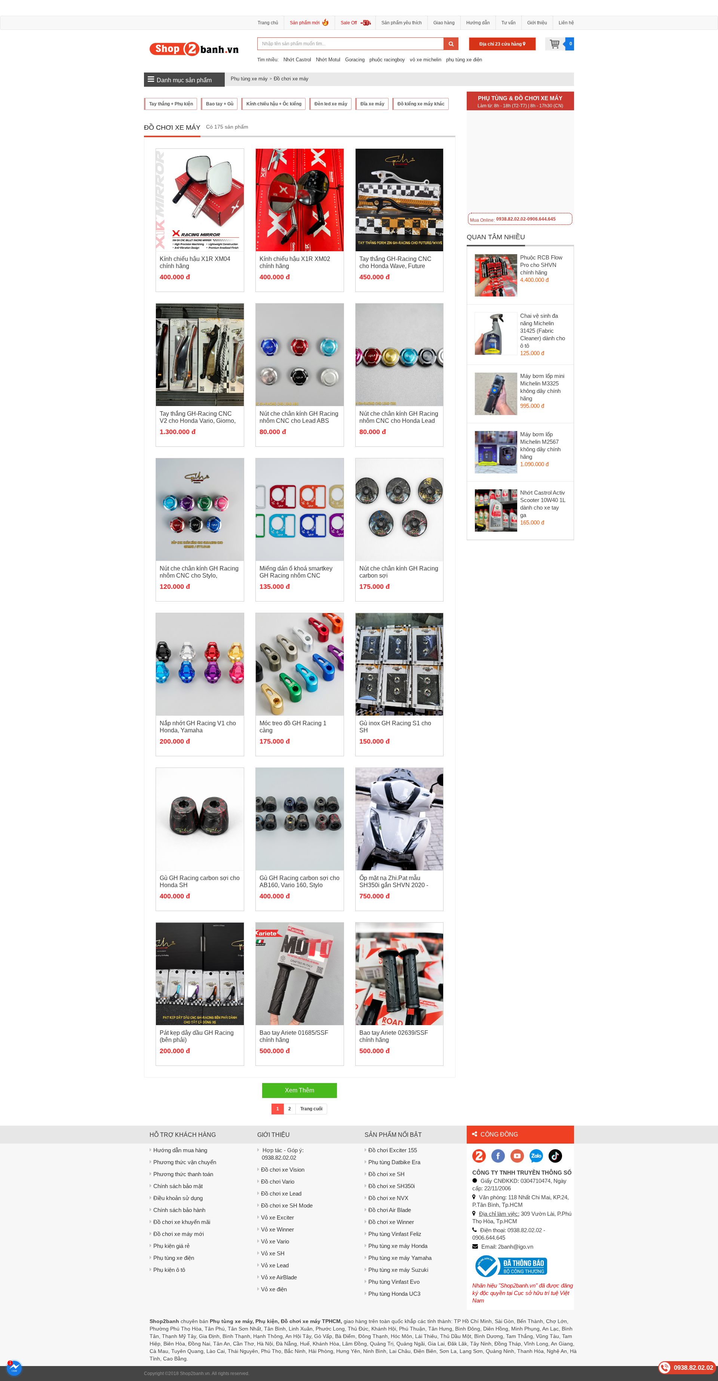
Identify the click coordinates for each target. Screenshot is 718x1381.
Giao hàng (444, 22)
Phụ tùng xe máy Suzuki (398, 1270)
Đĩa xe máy (372, 104)
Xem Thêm (299, 1090)
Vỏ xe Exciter (277, 1217)
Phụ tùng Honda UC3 (394, 1294)
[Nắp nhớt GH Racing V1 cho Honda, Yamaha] (200, 664)
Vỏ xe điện (274, 1289)
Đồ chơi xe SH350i (391, 1186)
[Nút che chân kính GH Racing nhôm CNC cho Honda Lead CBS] (400, 354)
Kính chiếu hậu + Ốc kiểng (273, 104)
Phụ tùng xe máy (249, 78)
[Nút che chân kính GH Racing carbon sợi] (400, 509)
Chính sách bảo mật (178, 1186)
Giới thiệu (537, 22)
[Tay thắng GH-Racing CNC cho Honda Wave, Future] (400, 200)
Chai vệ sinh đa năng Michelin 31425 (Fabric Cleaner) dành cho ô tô (542, 331)
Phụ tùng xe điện (173, 1258)
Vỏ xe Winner (277, 1229)
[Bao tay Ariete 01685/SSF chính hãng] (300, 973)
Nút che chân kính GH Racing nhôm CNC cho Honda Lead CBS (398, 420)
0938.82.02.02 (279, 1157)
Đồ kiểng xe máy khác (421, 104)
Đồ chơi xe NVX (388, 1198)
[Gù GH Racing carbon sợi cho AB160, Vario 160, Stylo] (300, 819)
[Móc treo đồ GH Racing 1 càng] (300, 664)
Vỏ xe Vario (275, 1241)
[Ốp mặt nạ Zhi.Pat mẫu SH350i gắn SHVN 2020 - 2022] (400, 819)
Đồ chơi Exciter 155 (392, 1150)
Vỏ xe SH (273, 1253)
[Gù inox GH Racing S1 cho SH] (400, 664)
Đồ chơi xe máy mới (178, 1234)
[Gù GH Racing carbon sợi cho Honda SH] (200, 819)
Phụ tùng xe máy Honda (397, 1246)
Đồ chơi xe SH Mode (287, 1205)
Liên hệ (566, 22)
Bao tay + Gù (219, 104)
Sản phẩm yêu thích (401, 22)
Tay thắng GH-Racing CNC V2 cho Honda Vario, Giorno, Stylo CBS (198, 420)
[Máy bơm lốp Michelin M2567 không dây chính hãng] (496, 453)
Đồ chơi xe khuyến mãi (181, 1222)
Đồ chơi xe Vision (282, 1169)
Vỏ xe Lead (275, 1265)
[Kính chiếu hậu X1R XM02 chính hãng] (300, 200)
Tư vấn (508, 22)
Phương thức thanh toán (183, 1174)
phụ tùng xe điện (464, 59)
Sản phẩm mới (305, 22)
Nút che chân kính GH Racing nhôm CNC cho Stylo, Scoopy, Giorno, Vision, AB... (199, 575)
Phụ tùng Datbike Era (394, 1162)
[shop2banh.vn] (517, 1155)
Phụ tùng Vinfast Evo (394, 1282)
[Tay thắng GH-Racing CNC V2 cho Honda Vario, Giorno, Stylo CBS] (200, 354)
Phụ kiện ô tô (169, 1270)
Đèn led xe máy (330, 104)
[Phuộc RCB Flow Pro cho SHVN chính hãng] (496, 277)
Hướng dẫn (478, 22)
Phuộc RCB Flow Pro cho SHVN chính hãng (541, 265)
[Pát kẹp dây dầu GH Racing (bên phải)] (200, 973)
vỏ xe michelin (425, 59)
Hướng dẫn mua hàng (180, 1150)
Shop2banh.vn (195, 1373)
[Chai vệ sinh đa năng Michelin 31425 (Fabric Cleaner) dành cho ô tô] (496, 335)
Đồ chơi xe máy (291, 78)
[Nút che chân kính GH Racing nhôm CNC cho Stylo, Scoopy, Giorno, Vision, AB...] (200, 509)
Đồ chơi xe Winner (391, 1222)
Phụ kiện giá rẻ (171, 1246)
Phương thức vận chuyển (184, 1162)
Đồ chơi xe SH (386, 1174)
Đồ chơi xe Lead (281, 1193)
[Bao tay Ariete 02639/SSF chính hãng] (400, 973)
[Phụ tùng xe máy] (194, 48)
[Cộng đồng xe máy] (479, 1155)
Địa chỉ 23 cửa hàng (501, 44)
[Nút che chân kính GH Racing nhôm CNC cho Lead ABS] (300, 354)
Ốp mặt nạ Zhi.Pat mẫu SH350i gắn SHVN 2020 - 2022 (393, 885)
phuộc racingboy (387, 59)
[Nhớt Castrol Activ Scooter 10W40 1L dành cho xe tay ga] (496, 512)
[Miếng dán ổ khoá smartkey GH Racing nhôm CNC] (300, 509)
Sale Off (349, 22)
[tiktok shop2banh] (555, 1155)
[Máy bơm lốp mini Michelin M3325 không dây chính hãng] (496, 395)
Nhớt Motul (328, 59)
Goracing (355, 59)
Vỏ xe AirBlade (279, 1277)
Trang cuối (311, 1108)
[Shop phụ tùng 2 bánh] (498, 1155)
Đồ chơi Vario (277, 1181)
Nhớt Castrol (297, 59)
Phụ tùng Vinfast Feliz (394, 1234)
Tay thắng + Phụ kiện (171, 104)
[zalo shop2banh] (536, 1155)
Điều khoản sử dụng (178, 1198)
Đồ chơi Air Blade (389, 1210)
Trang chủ (268, 22)
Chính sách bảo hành (179, 1210)
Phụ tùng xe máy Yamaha (400, 1258)
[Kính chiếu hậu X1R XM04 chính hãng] (200, 200)
